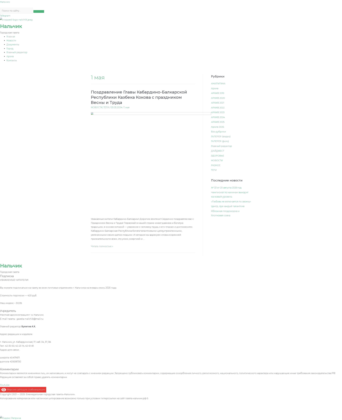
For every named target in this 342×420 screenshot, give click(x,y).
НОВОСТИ (96, 107)
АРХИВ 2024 (218, 117)
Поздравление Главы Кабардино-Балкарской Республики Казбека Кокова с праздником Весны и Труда (139, 97)
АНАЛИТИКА (218, 83)
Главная (10, 36)
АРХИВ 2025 (218, 122)
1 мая (127, 107)
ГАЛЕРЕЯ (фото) (220, 141)
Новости (11, 40)
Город (9, 48)
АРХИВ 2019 (217, 93)
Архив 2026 (217, 127)
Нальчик (5, 2)
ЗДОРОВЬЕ (217, 155)
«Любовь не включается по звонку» (231, 201)
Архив (10, 56)
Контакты (11, 60)
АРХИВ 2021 (217, 103)
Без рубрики (218, 131)
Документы (12, 44)
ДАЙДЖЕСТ (217, 151)
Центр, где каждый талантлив (227, 206)
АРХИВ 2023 (218, 112)
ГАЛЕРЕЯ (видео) (221, 136)
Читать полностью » (102, 246)
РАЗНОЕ (215, 165)
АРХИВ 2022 (218, 107)
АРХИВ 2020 (218, 98)
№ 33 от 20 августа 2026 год (226, 187)
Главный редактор (16, 52)
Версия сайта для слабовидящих (25, 389)
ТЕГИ (106, 107)
